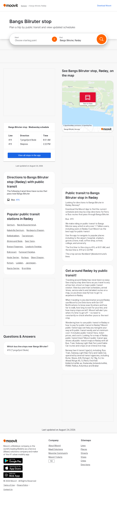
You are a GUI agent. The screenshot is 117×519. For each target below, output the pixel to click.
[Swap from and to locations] (54, 39)
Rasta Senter (13, 268)
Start (17, 37)
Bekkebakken (13, 236)
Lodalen (19, 263)
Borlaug (25, 257)
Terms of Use (9, 485)
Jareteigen (31, 263)
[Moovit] (10, 5)
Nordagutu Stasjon (35, 230)
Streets (84, 453)
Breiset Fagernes (15, 246)
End (61, 37)
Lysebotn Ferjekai (33, 246)
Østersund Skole (15, 241)
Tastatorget (27, 236)
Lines (83, 445)
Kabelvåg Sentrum (15, 230)
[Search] (101, 39)
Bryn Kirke (26, 268)
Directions (85, 464)
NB (51, 461)
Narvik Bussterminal (26, 225)
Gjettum (11, 225)
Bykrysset (11, 252)
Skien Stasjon (37, 257)
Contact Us (8, 489)
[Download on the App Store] (13, 468)
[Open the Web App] (13, 475)
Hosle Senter (13, 257)
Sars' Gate (30, 241)
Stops (83, 457)
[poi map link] (88, 107)
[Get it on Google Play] (13, 461)
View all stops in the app (29, 155)
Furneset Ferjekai (27, 252)
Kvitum (10, 263)
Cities (83, 461)
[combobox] (32, 40)
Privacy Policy (22, 485)
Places (84, 449)
